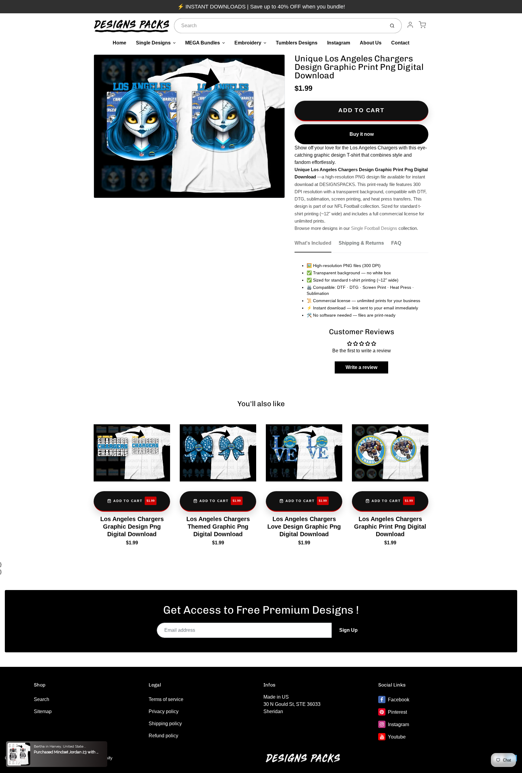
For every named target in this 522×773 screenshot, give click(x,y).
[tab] (317, 245)
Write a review (361, 367)
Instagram (338, 42)
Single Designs (153, 42)
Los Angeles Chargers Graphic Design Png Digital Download (132, 526)
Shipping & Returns (361, 243)
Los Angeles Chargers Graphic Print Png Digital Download (390, 526)
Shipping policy (165, 723)
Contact (400, 42)
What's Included (313, 243)
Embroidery (247, 42)
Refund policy (163, 735)
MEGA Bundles (202, 42)
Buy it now (362, 134)
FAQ (396, 243)
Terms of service (166, 699)
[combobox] (279, 25)
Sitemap (43, 711)
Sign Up (348, 630)
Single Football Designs (374, 228)
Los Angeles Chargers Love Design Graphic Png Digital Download (304, 526)
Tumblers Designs (296, 42)
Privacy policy (164, 711)
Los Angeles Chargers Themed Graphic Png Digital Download (218, 526)
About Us (371, 42)
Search (41, 699)
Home (119, 42)
